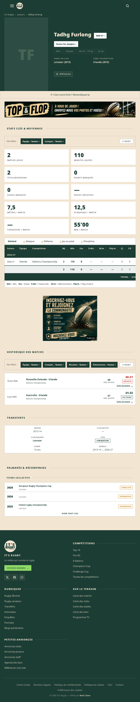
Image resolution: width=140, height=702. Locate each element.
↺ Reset (126, 141)
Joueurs (21, 14)
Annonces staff (12, 657)
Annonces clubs (12, 646)
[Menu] (12, 5)
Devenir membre (18, 568)
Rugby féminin (12, 595)
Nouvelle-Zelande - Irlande (41, 379)
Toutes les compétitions (86, 576)
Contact (119, 684)
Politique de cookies (94, 684)
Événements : (104, 364)
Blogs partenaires (13, 628)
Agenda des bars (13, 662)
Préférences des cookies (70, 690)
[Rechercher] (127, 6)
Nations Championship (36, 382)
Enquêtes (9, 617)
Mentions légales (42, 684)
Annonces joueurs (14, 651)
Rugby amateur (12, 601)
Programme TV (81, 617)
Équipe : (31, 141)
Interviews (10, 612)
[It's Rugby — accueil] (19, 6)
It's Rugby (9, 14)
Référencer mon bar (15, 667)
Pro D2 (76, 555)
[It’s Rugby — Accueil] (10, 546)
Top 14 (76, 550)
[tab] (12, 241)
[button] (70, 381)
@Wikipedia (65, 74)
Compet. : (54, 141)
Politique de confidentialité (67, 684)
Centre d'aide (23, 684)
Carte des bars (80, 612)
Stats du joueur (125, 385)
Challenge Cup (81, 571)
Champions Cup (81, 566)
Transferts (9, 606)
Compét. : (54, 364)
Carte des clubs (81, 601)
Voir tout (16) (70, 513)
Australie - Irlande (36, 395)
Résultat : (78, 364)
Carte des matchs (82, 595)
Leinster (37, 440)
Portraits (9, 622)
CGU (110, 684)
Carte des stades (82, 606)
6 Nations (78, 560)
